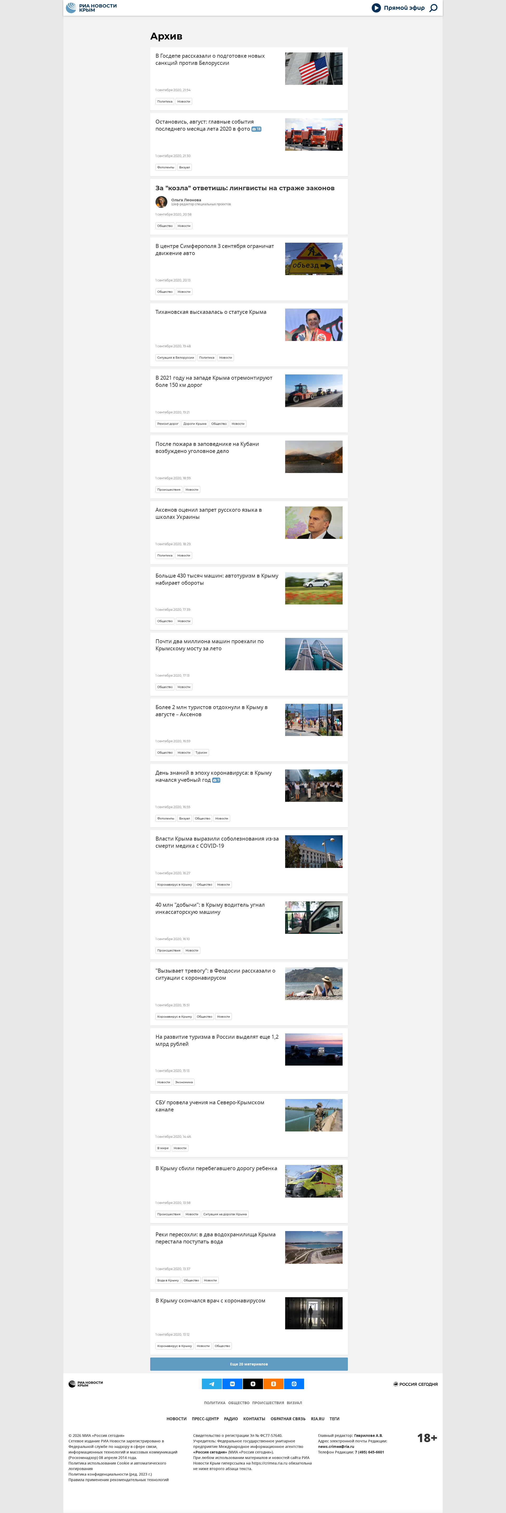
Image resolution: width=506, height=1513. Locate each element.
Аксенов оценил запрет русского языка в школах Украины (208, 513)
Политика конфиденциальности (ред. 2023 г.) (110, 1475)
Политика (164, 101)
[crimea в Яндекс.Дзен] (253, 1384)
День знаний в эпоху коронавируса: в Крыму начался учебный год (213, 776)
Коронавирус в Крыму (174, 884)
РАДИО (231, 1420)
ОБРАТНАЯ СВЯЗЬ (288, 1420)
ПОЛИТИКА (215, 1403)
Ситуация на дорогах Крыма (225, 1214)
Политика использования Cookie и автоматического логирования (117, 1466)
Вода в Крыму (168, 1280)
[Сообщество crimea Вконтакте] (232, 1384)
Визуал (184, 167)
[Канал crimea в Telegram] (212, 1384)
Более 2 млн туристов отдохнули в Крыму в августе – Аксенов (211, 711)
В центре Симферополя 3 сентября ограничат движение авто (214, 250)
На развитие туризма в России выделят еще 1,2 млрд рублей (217, 1040)
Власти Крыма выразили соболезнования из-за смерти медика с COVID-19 (217, 842)
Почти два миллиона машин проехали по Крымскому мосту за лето (209, 645)
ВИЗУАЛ (294, 1403)
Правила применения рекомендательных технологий (119, 1480)
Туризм (201, 752)
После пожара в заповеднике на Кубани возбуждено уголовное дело (207, 448)
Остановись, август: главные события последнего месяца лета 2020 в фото (207, 125)
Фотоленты (165, 167)
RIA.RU (317, 1420)
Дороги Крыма (194, 424)
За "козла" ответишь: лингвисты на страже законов (245, 188)
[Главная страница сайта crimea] (91, 8)
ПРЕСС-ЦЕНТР (205, 1420)
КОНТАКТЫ (254, 1420)
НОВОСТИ (177, 1420)
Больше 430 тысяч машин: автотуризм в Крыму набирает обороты (216, 579)
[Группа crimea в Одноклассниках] (274, 1384)
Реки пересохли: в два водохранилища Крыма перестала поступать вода (215, 1238)
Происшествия (169, 489)
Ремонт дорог (167, 424)
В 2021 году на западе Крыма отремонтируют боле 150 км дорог (214, 381)
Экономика (184, 1082)
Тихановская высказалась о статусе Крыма (210, 312)
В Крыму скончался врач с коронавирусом (210, 1300)
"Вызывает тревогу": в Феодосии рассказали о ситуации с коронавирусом (215, 974)
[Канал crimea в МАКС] (294, 1384)
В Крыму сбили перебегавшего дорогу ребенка (216, 1168)
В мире (163, 1148)
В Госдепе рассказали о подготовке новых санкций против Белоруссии (210, 59)
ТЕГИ (334, 1420)
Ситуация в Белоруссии (175, 357)
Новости (183, 101)
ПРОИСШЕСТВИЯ (268, 1403)
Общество (165, 226)
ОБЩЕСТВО (239, 1403)
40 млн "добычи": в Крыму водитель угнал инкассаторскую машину (210, 908)
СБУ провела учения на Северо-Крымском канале (209, 1106)
